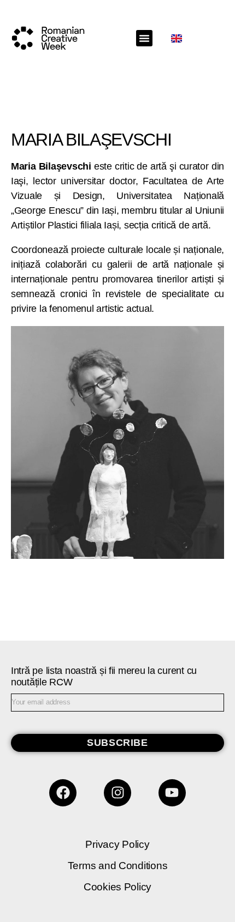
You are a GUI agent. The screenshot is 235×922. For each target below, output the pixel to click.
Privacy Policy (117, 844)
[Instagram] (117, 792)
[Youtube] (172, 792)
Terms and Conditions (118, 865)
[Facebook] (63, 792)
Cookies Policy (117, 887)
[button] (144, 38)
